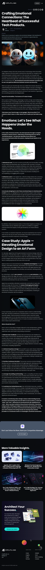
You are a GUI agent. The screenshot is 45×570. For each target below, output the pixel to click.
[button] (42, 3)
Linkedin (37, 553)
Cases (27, 553)
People (27, 557)
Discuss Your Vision (12, 529)
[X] (38, 10)
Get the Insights (22, 434)
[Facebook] (40, 10)
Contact (37, 3)
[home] (9, 3)
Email (36, 555)
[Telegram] (42, 10)
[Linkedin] (34, 10)
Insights (28, 555)
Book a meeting (39, 557)
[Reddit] (36, 10)
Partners (28, 559)
